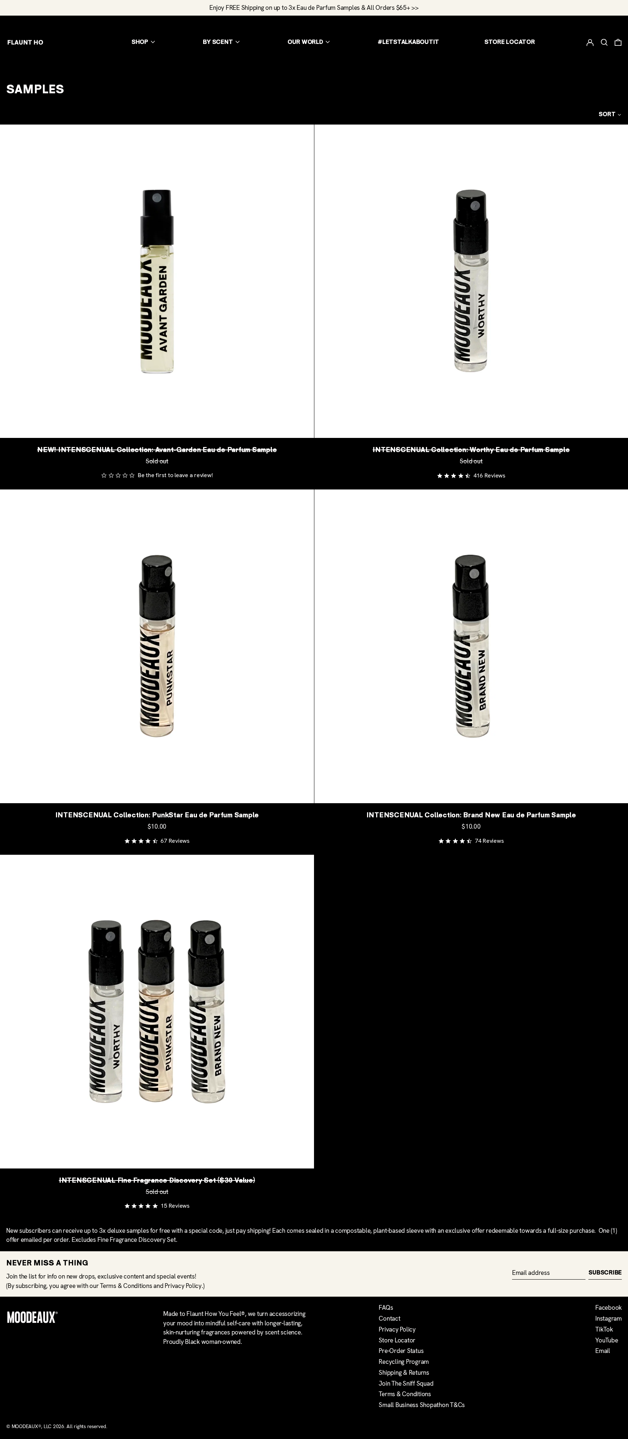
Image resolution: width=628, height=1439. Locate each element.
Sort (607, 114)
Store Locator (397, 1340)
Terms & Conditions (126, 1286)
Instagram (608, 1318)
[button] (604, 42)
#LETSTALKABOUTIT (408, 42)
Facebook (608, 1308)
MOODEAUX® (26, 1426)
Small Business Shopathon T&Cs (422, 1405)
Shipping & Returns (404, 1373)
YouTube (606, 1340)
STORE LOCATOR (509, 42)
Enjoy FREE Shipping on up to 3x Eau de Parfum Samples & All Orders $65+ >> (314, 8)
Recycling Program (404, 1362)
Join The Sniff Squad (406, 1383)
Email (602, 1351)
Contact (389, 1318)
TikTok (604, 1329)
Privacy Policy (183, 1286)
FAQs (386, 1308)
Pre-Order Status (401, 1351)
